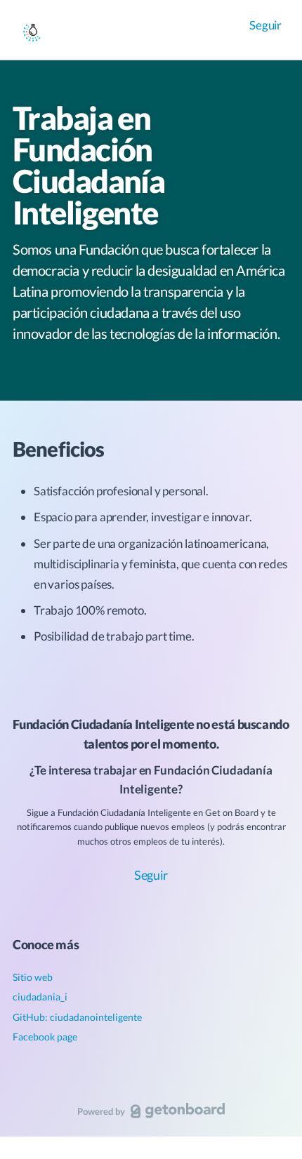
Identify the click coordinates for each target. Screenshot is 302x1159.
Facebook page (45, 1037)
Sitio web (33, 977)
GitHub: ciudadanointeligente (77, 1017)
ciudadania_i (40, 997)
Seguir (265, 25)
